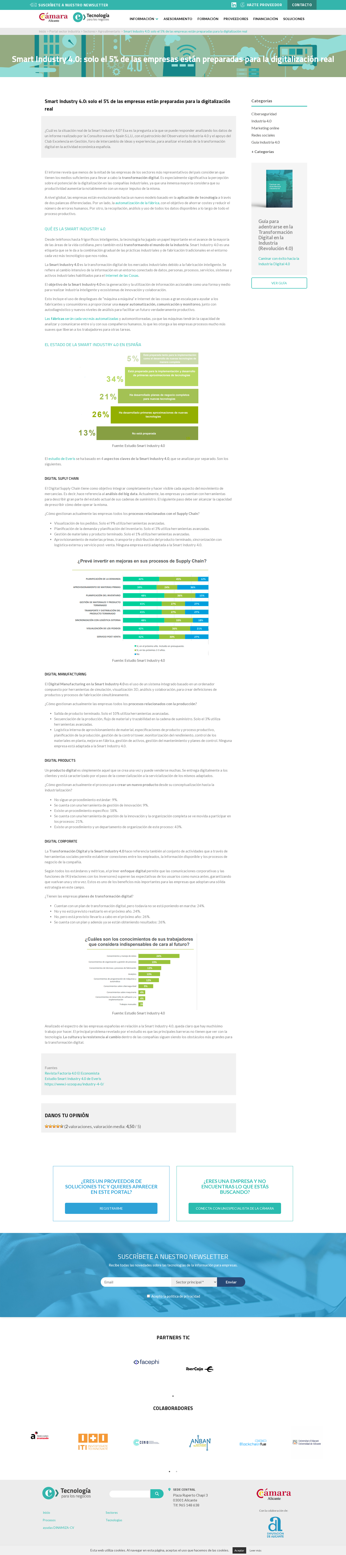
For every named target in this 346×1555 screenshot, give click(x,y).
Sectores (89, 31)
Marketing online (265, 128)
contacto (302, 5)
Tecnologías (114, 1520)
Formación (207, 19)
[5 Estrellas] (62, 1126)
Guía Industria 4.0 (265, 142)
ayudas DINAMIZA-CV (58, 1528)
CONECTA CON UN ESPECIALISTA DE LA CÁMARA (235, 1208)
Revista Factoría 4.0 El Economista (72, 1073)
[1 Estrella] (46, 1126)
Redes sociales (263, 135)
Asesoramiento (178, 19)
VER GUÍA (279, 283)
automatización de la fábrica (137, 203)
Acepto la (175, 1296)
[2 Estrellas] (50, 1126)
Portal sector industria (64, 31)
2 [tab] (176, 1471)
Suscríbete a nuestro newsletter (73, 5)
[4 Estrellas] (58, 1126)
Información (142, 19)
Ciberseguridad (264, 114)
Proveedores (236, 19)
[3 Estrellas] (54, 1126)
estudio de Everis (61, 458)
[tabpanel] (146, 1362)
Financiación (265, 19)
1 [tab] (173, 1396)
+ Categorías (262, 151)
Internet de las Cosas (121, 275)
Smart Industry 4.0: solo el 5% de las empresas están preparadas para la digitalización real (185, 31)
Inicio (42, 31)
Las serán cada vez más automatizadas (81, 318)
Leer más (256, 1550)
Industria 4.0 (261, 121)
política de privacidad (183, 1296)
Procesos (49, 1520)
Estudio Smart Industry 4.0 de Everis (73, 1078)
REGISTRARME (111, 1208)
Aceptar (239, 1550)
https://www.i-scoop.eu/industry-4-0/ (74, 1084)
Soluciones (293, 19)
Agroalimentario (109, 31)
